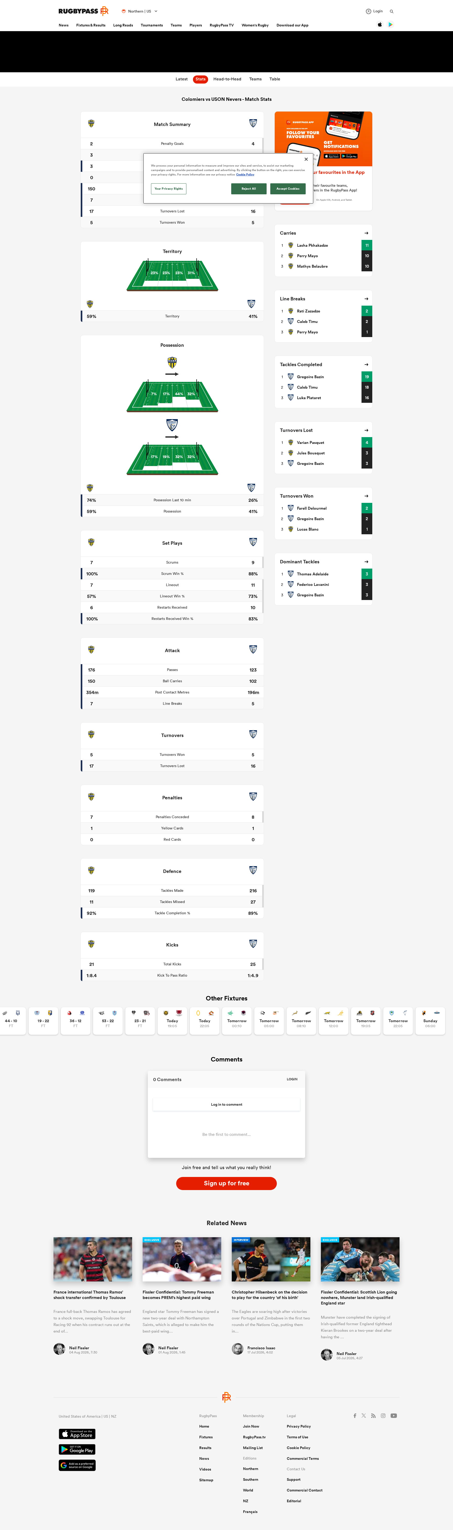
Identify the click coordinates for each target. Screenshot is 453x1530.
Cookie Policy (298, 1447)
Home (204, 1426)
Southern (250, 1479)
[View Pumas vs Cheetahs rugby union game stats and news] (269, 1021)
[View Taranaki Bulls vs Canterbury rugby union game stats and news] (172, 1021)
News (63, 25)
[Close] (306, 159)
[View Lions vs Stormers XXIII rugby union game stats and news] (75, 1021)
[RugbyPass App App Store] (111, 1435)
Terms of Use (297, 1437)
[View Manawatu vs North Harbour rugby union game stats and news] (237, 1021)
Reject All (249, 188)
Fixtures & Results (90, 25)
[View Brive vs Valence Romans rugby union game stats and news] (140, 1021)
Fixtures (206, 1437)
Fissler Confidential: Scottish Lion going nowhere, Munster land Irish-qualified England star (359, 1297)
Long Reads (123, 25)
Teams (176, 25)
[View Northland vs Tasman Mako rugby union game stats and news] (398, 1021)
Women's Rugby (255, 25)
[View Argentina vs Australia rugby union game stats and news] (333, 1021)
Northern (250, 1468)
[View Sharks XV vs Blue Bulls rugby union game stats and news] (108, 1021)
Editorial (294, 1501)
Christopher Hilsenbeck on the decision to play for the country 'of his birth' (269, 1294)
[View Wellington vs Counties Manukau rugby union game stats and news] (366, 1021)
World (248, 1490)
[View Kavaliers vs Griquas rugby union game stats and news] (430, 1021)
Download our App (293, 25)
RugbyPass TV (222, 25)
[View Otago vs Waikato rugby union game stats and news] (204, 1021)
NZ (245, 1501)
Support (293, 1479)
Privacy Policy (299, 1426)
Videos (205, 1469)
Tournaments (152, 25)
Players (196, 25)
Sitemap (206, 1480)
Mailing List (253, 1447)
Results (205, 1447)
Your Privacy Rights (169, 188)
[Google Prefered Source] (111, 1466)
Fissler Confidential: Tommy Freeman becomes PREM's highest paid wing (178, 1294)
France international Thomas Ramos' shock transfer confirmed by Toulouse (89, 1294)
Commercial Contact (304, 1490)
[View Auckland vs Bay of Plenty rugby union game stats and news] (43, 1021)
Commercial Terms (303, 1458)
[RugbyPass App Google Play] (111, 1450)
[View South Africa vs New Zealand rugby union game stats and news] (301, 1021)
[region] (228, 178)
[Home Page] (84, 11)
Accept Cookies (288, 188)
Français (250, 1511)
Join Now (251, 1426)
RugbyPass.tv (254, 1437)
